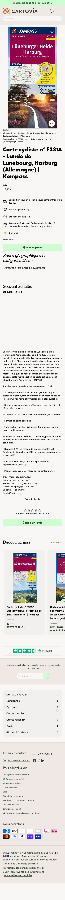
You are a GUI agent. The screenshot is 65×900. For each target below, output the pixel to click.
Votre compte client (12, 783)
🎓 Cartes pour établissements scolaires (21, 813)
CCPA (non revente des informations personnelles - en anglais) (23, 873)
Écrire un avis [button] (32, 522)
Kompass (40, 267)
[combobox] (32, 18)
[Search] (59, 18)
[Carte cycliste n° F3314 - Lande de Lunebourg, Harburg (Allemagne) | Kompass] (32, 315)
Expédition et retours (13, 796)
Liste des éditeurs (11, 804)
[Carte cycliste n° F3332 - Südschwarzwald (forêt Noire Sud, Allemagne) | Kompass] (25, 590)
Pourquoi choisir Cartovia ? (16, 774)
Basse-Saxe (28, 267)
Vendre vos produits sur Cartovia (18, 800)
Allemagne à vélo (12, 267)
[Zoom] (52, 123)
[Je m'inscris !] (46, 676)
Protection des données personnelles (23, 867)
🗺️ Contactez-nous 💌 (13, 779)
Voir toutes (56, 542)
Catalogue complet (12, 809)
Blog (5, 792)
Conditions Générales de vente (20, 863)
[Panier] (52, 11)
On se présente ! (10, 787)
